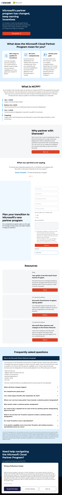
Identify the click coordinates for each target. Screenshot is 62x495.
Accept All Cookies (12, 489)
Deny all (47, 489)
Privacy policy (8, 483)
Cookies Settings (30, 489)
